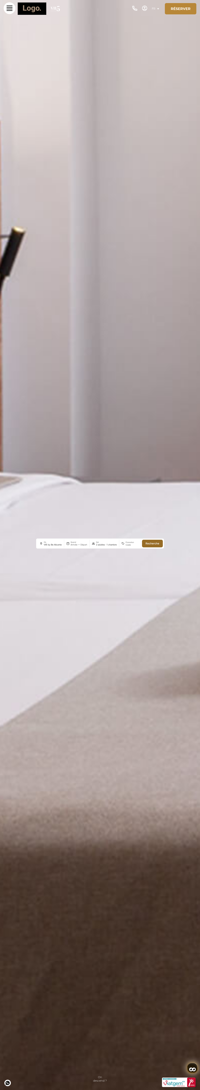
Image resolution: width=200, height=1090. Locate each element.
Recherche (152, 543)
